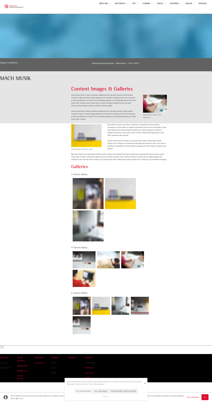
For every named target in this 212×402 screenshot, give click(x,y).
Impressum (106, 396)
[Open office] (88, 225)
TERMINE (55, 357)
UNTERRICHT (39, 357)
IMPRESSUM (89, 368)
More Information (193, 397)
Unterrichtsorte (39, 363)
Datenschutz (89, 373)
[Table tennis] (84, 259)
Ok (205, 397)
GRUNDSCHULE (22, 371)
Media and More (121, 63)
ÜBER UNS (4, 357)
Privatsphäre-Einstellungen (123, 391)
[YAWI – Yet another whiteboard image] (108, 259)
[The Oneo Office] (155, 104)
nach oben (3, 353)
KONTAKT (89, 357)
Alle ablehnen (101, 391)
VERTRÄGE (72, 357)
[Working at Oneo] (86, 135)
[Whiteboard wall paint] (140, 306)
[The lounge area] (88, 193)
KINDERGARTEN (22, 366)
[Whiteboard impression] (120, 193)
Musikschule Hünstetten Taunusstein (103, 63)
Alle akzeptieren (83, 391)
